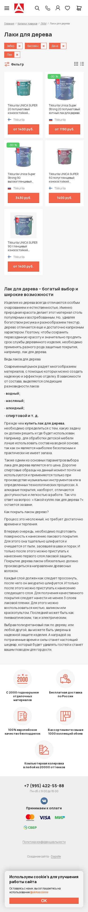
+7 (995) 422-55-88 (44, 785)
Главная (9, 23)
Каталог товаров (27, 23)
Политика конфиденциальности (44, 842)
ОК (44, 900)
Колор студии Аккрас (19, 8)
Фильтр (17, 64)
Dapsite (56, 856)
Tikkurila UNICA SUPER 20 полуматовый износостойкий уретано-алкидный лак (23, 109)
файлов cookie (39, 892)
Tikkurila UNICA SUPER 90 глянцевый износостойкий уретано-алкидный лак (23, 246)
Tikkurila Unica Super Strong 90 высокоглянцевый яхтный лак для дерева (23, 177)
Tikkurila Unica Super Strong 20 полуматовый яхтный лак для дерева (64, 109)
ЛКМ (43, 23)
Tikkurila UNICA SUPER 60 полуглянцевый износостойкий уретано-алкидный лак (64, 177)
